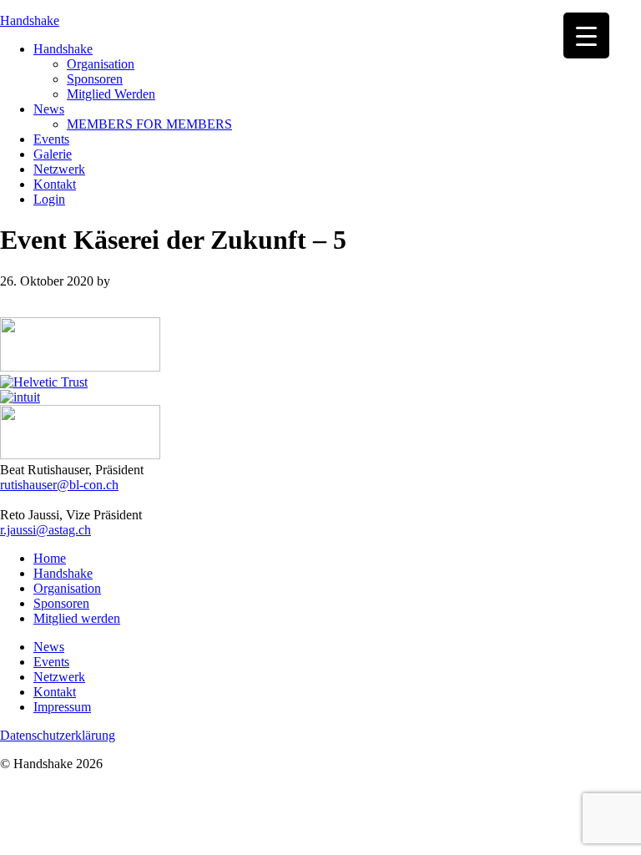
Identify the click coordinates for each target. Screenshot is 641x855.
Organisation (67, 588)
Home (49, 558)
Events (51, 662)
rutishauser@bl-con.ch (59, 485)
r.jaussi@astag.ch (45, 530)
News (48, 647)
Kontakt (54, 692)
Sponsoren (61, 603)
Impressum (62, 707)
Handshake (29, 20)
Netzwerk (59, 677)
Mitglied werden (76, 618)
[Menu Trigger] (586, 35)
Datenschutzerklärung (57, 735)
